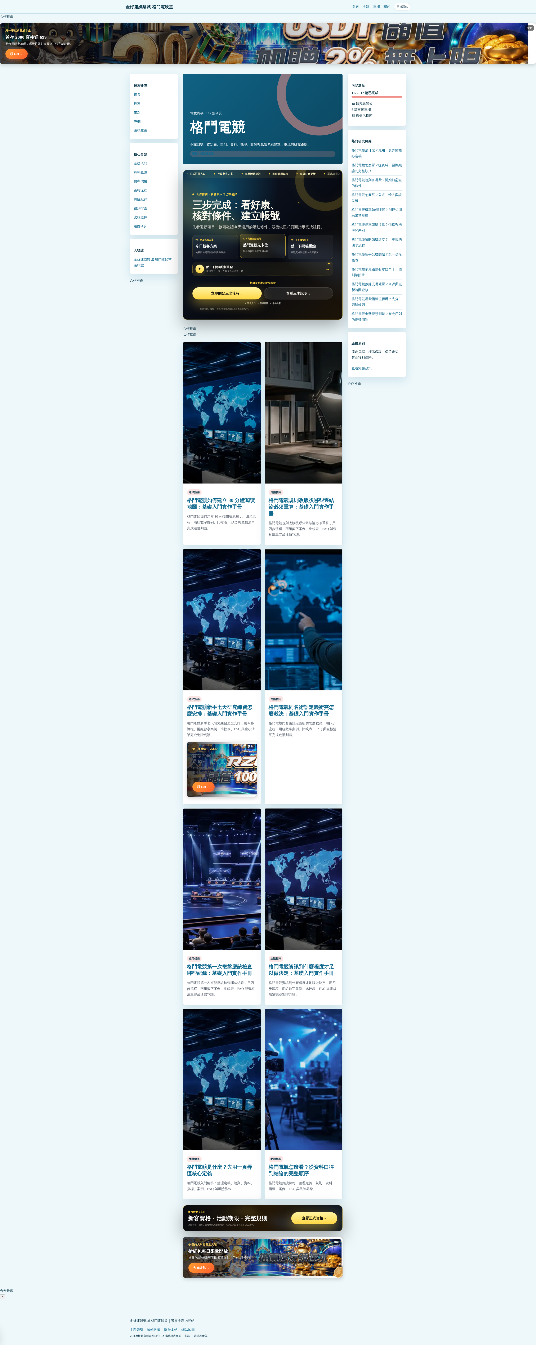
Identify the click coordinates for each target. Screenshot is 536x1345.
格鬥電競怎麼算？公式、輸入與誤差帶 (377, 197)
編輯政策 (140, 130)
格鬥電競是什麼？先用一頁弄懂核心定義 (377, 153)
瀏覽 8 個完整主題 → (204, 153)
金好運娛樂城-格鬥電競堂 (149, 6)
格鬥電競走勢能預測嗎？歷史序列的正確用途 (377, 316)
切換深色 (402, 6)
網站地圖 (188, 1330)
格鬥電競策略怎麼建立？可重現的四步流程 (377, 242)
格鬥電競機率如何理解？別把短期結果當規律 (377, 212)
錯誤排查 (140, 208)
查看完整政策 (362, 368)
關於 (387, 6)
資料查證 (140, 172)
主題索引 (136, 1330)
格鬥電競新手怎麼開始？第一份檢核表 (377, 257)
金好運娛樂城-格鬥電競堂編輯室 (153, 262)
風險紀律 (140, 199)
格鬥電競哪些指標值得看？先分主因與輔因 (377, 301)
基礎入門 (140, 163)
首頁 (137, 94)
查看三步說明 (298, 293)
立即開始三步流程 (227, 293)
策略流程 (140, 190)
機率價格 (140, 181)
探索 (355, 6)
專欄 (376, 6)
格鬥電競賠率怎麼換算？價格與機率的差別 (377, 227)
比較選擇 (140, 217)
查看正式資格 (314, 1218)
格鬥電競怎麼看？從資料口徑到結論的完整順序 (377, 168)
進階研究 (140, 226)
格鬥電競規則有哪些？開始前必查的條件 (377, 182)
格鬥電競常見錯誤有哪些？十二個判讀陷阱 (377, 272)
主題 (366, 6)
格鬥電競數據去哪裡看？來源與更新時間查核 (377, 286)
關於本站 (171, 1330)
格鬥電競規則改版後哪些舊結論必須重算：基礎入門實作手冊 (301, 507)
